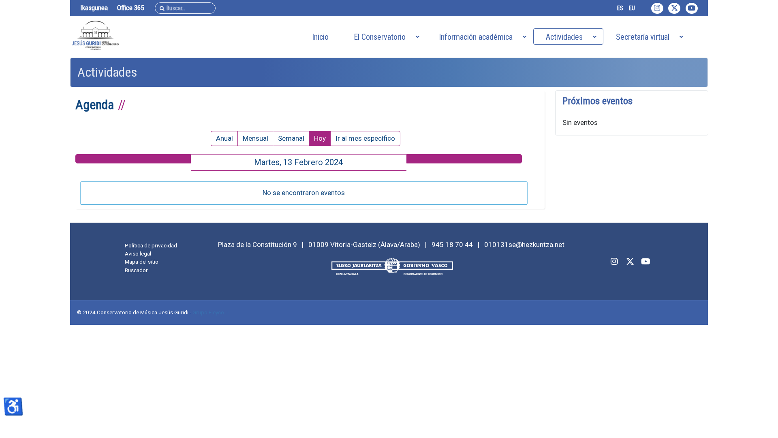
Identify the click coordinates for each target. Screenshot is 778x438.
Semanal (291, 138)
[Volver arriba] (763, 422)
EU (632, 8)
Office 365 (130, 8)
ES (620, 8)
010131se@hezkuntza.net (524, 244)
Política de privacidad (151, 245)
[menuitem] (320, 36)
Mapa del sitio (141, 261)
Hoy (320, 138)
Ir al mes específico (365, 138)
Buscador (136, 270)
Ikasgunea (94, 8)
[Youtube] (692, 8)
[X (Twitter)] (674, 8)
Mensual (255, 138)
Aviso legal (138, 253)
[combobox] (185, 8)
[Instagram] (657, 8)
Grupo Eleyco (208, 312)
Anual (224, 138)
